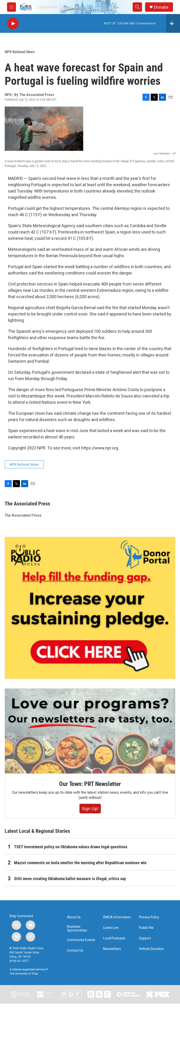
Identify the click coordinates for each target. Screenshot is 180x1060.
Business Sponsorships (77, 928)
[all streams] (173, 23)
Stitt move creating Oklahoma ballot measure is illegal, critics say (70, 878)
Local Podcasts (114, 938)
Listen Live (111, 928)
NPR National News (20, 51)
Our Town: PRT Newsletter (90, 783)
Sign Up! (90, 808)
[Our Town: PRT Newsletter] (90, 731)
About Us (74, 917)
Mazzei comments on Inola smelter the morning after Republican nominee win (80, 862)
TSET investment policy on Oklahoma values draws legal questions (70, 846)
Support (145, 938)
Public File (146, 928)
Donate (161, 7)
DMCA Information (117, 917)
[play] (13, 23)
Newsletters (112, 949)
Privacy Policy (149, 917)
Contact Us (75, 950)
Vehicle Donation (151, 949)
